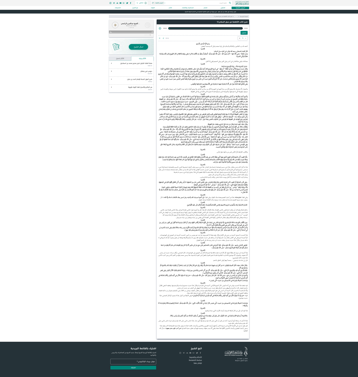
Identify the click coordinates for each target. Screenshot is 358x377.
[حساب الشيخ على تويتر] (127, 2)
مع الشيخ (135, 8)
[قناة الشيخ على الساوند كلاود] (117, 2)
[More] (163, 38)
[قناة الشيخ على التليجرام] (113, 2)
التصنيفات (118, 8)
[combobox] (197, 3)
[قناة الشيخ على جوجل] (123, 2)
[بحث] (230, 3)
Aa (242, 38)
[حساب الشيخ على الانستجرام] (110, 2)
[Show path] (236, 16)
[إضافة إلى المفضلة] (159, 38)
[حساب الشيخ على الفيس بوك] (130, 2)
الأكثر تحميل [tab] (120, 58)
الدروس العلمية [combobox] (159, 3)
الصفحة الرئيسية (244, 16)
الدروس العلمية (240, 8)
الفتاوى (223, 8)
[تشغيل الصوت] (160, 28)
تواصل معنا (198, 363)
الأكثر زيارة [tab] (142, 58)
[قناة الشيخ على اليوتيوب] (120, 2)
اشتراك (133, 367)
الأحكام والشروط (195, 357)
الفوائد (153, 8)
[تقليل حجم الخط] (245, 38)
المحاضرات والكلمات (188, 8)
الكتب (170, 8)
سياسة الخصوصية (195, 360)
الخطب (205, 8)
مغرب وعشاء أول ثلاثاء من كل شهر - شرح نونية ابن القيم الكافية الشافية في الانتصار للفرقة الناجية (210, 12)
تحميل (244, 32)
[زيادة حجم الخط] (239, 38)
